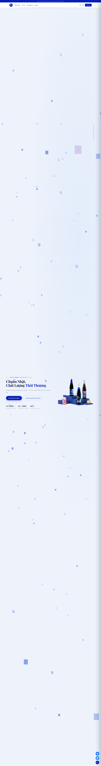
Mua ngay (88, 5)
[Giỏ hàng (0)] (83, 5)
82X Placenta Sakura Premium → (33, 398)
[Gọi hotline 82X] (97, 762)
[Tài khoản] (80, 5)
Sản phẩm (17, 5)
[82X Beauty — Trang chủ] (11, 5)
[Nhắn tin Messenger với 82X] (97, 758)
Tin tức (23, 5)
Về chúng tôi (30, 5)
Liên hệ (36, 5)
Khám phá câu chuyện (14, 398)
